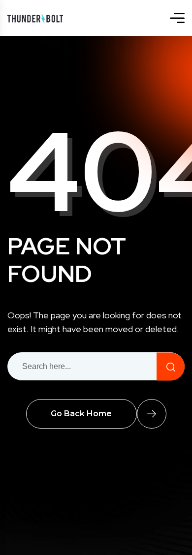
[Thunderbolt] (35, 18)
